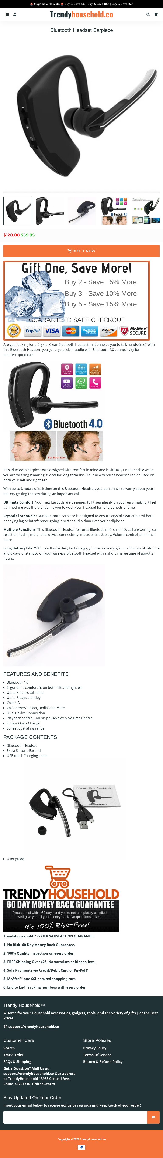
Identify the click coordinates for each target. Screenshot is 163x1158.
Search (9, 1048)
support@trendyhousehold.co (33, 1026)
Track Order (13, 1055)
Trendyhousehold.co (93, 1139)
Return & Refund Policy (102, 1061)
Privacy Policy (94, 1048)
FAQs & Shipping (17, 1061)
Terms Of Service (97, 1055)
